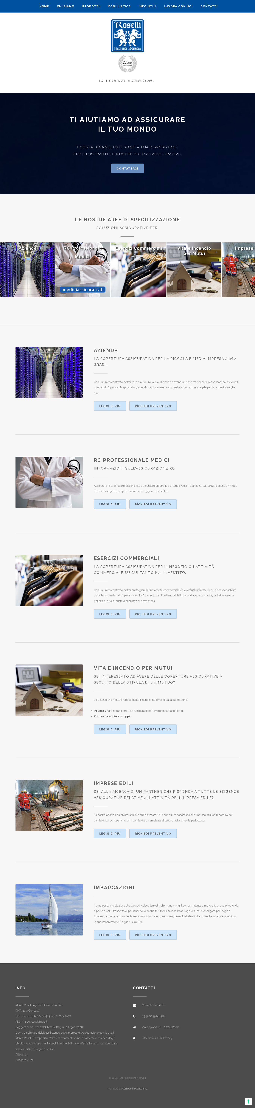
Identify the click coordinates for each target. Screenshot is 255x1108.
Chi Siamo (65, 6)
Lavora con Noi (178, 6)
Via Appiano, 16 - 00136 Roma (160, 1027)
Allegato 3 (21, 1054)
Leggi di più (109, 406)
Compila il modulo (153, 1005)
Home (44, 6)
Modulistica (119, 6)
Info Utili (147, 6)
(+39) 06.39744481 (153, 1016)
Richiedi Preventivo (153, 406)
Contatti (209, 6)
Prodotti (91, 6)
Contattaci (127, 168)
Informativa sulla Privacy (157, 1038)
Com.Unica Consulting (134, 1088)
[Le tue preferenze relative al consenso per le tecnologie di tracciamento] (248, 1101)
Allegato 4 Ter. (24, 1059)
